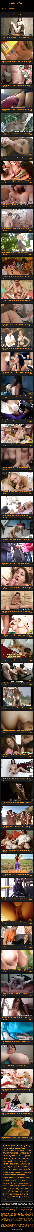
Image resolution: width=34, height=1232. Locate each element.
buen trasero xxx (15, 1155)
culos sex (14, 1169)
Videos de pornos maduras (15, 1220)
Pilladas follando (5, 1209)
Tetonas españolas (28, 1214)
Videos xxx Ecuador (28, 1219)
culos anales (24, 1158)
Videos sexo (8, 1212)
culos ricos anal (17, 1168)
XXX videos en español (12, 1218)
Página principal (4, 9)
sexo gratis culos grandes (19, 1197)
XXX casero (23, 1212)
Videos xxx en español (17, 1225)
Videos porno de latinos (23, 1226)
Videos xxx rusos (19, 1219)
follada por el (23, 1174)
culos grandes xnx (14, 1164)
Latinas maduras (4, 1215)
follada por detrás (14, 1174)
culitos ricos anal (15, 1158)
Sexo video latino (29, 1215)
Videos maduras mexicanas (15, 1210)
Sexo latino (3, 1214)
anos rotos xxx (7, 1155)
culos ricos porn (26, 1168)
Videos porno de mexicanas (19, 1217)
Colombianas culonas (6, 1225)
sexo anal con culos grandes (14, 1191)
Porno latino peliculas (7, 1217)
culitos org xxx (6, 1158)
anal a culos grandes (8, 1150)
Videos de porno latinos (18, 1228)
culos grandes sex (13, 1161)
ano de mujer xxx (25, 1152)
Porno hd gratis (12, 1215)
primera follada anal (22, 1188)
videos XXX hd (9, 1214)
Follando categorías (12, 9)
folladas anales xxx (17, 1175)
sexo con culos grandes (12, 1194)
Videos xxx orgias (12, 1223)
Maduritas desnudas (15, 1209)
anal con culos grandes (21, 1150)
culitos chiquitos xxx (23, 1157)
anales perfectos (15, 1152)
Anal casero (25, 1220)
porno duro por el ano (14, 1185)
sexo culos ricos (24, 1194)
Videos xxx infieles (24, 1209)
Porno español (4, 1220)
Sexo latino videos (9, 1224)
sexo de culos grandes (9, 1196)
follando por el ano (14, 1177)
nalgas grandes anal (12, 1182)
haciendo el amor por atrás (21, 1179)
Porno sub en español (27, 1213)
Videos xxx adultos (28, 1225)
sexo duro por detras (21, 1196)
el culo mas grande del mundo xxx (17, 1171)
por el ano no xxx (12, 1183)
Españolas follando (11, 1221)
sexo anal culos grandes (14, 1193)
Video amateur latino (22, 1223)
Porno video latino (16, 1212)
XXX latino (30, 1224)
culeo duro (5, 1157)
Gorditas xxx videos (18, 1214)
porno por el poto (20, 1186)
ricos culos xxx (22, 1190)
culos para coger (19, 1166)
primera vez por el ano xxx (10, 1190)
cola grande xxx (25, 1155)
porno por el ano (9, 1186)
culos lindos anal (9, 1166)
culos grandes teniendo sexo (13, 1163)
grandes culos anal (8, 1179)
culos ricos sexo (7, 1169)
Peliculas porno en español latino (9, 1226)
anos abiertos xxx (24, 1153)
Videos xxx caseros (9, 1219)
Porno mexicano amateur (16, 1213)
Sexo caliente (21, 1218)
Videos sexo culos (17, 2)
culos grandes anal (17, 1160)
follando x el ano (24, 1177)
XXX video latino (21, 1215)
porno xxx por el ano (11, 1188)
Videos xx (17, 1224)
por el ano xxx (22, 1183)
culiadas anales (13, 1157)
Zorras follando (23, 1224)
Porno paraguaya (20, 1221)
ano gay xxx (6, 1153)
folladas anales (7, 1175)
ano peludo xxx (14, 1153)
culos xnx (20, 1169)
